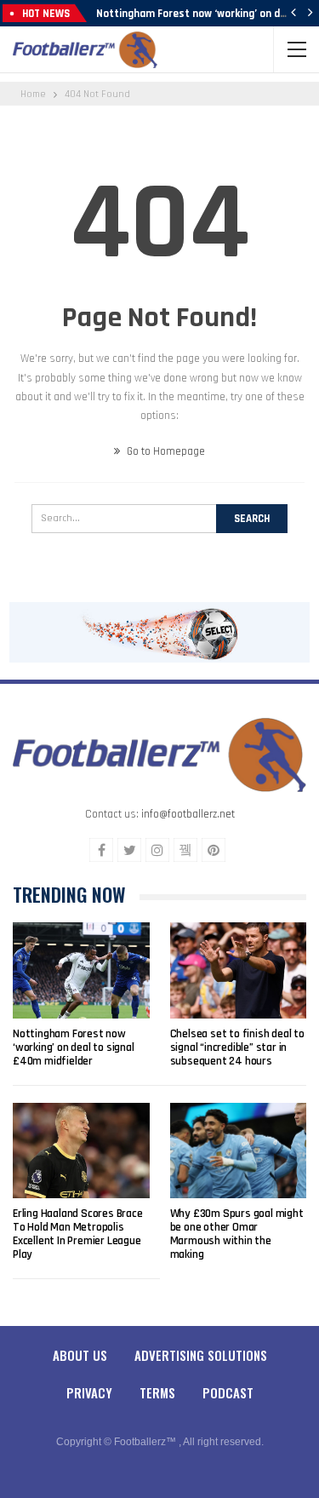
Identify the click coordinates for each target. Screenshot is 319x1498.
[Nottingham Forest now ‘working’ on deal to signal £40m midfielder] (81, 970)
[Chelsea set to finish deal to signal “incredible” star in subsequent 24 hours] (238, 970)
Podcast (227, 1392)
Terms (157, 1392)
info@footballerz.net (188, 814)
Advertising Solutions (200, 1355)
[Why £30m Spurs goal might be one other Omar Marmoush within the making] (238, 1150)
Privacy (89, 1392)
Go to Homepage (164, 451)
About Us (80, 1355)
